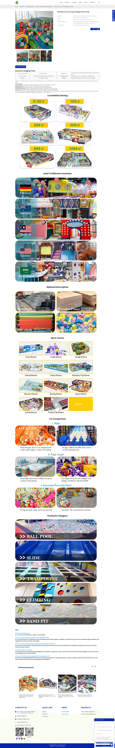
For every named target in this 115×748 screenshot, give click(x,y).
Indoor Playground (30, 6)
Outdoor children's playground (88, 714)
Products (22, 6)
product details (20, 67)
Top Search (62, 746)
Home (16, 6)
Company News (65, 711)
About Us (44, 711)
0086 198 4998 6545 (22, 716)
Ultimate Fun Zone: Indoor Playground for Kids (63, 6)
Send (104, 745)
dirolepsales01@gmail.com (23, 719)
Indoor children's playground (88, 711)
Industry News (65, 714)
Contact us (94, 29)
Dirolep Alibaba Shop (22, 722)
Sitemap (52, 746)
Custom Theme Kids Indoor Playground (44, 6)
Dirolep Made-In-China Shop (24, 725)
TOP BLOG (57, 746)
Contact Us (45, 716)
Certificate (44, 714)
